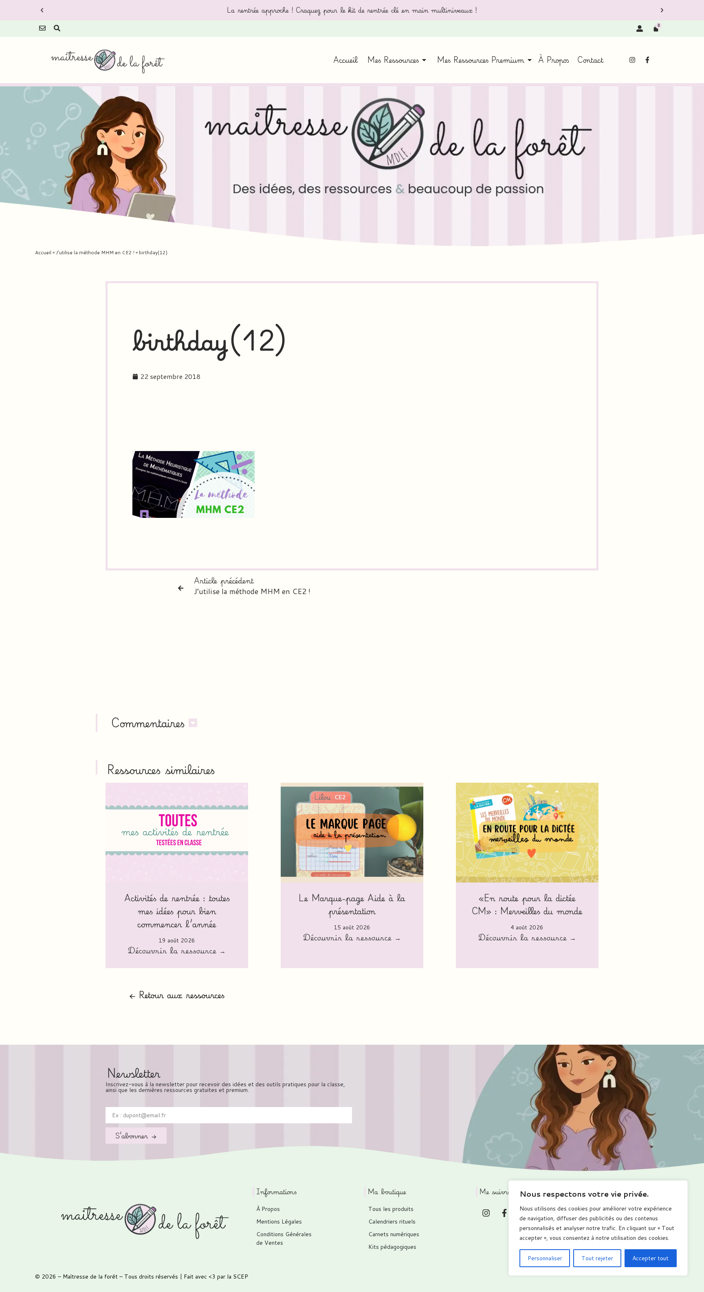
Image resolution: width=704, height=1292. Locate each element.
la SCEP (237, 1276)
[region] (598, 1228)
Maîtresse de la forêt (90, 1276)
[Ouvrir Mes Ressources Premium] (529, 60)
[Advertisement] (352, 420)
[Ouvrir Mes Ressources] (424, 60)
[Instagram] (632, 59)
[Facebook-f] (647, 59)
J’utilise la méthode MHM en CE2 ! (95, 252)
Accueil (43, 252)
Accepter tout (650, 1258)
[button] (42, 10)
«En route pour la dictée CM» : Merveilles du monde (527, 904)
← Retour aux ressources (176, 995)
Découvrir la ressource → (177, 951)
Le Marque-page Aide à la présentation (352, 904)
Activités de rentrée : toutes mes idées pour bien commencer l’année (177, 911)
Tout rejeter (597, 1258)
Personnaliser (545, 1258)
